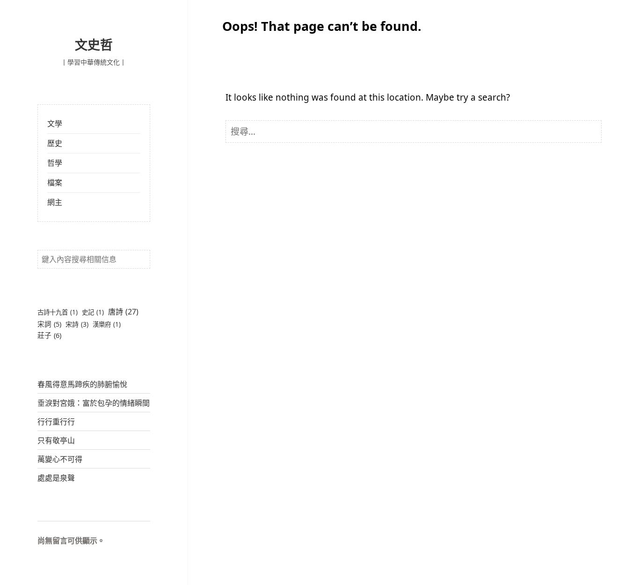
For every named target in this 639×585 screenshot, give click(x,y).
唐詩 (123, 312)
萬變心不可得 (59, 459)
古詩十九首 (57, 312)
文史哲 (94, 44)
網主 (54, 202)
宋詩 (76, 324)
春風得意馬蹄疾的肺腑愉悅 (82, 384)
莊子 (49, 335)
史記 (93, 312)
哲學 (54, 163)
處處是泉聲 (56, 478)
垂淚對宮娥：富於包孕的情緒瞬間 (93, 403)
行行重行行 (56, 422)
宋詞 (49, 324)
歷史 (54, 143)
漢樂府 (107, 324)
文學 (54, 123)
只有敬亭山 (56, 440)
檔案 (54, 182)
